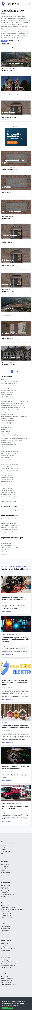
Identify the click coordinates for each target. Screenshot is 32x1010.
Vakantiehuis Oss (6, 915)
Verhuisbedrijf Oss (6, 896)
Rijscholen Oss (5, 864)
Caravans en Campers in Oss (9, 464)
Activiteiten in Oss (6, 543)
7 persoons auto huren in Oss (9, 381)
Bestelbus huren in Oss (7, 458)
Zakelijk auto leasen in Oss (8, 501)
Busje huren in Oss (6, 460)
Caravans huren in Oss (7, 466)
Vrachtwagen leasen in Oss (9, 499)
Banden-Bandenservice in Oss (9, 451)
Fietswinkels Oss (5, 866)
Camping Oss (5, 911)
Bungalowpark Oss (6, 917)
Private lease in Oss (6, 481)
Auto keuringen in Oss (7, 414)
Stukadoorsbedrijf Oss (7, 894)
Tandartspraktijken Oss (8, 891)
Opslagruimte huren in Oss (8, 523)
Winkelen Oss (5, 906)
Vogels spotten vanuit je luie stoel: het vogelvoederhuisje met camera (15, 726)
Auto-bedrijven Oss (6, 960)
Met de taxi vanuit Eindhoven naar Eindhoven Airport (15, 807)
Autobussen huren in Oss (8, 399)
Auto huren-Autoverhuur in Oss (10, 410)
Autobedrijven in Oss (7, 394)
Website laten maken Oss (8, 949)
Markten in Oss (5, 550)
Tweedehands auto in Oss (8, 492)
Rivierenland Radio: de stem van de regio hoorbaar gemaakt (15, 767)
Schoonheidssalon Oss (7, 889)
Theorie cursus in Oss (7, 488)
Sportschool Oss (5, 951)
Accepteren (7, 1007)
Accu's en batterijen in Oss (8, 390)
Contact (3, 846)
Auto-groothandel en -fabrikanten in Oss (13, 407)
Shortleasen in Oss (6, 484)
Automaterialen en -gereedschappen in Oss (14, 416)
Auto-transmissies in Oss (8, 442)
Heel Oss (4, 40)
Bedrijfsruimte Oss (6, 982)
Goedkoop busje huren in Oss (9, 471)
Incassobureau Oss (6, 980)
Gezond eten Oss (6, 876)
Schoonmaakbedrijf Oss (8, 932)
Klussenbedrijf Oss (6, 926)
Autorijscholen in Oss (7, 429)
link (11, 510)
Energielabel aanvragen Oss (9, 530)
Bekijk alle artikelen (5, 571)
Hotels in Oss (4, 552)
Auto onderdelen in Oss (7, 421)
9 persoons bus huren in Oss (9, 384)
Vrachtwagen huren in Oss (8, 497)
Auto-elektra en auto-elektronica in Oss (12, 405)
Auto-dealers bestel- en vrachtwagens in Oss (14, 401)
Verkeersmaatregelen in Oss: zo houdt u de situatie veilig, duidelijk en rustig (15, 639)
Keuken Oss (4, 943)
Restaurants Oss (5, 885)
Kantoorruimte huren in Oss (9, 519)
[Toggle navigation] (29, 4)
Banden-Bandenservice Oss (9, 964)
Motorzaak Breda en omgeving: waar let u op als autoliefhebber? (14, 598)
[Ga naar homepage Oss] (10, 4)
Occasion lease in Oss (7, 477)
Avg (2, 853)
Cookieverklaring (6, 851)
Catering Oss (4, 887)
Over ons (3, 850)
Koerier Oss (4, 521)
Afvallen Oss (4, 874)
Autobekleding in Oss (7, 397)
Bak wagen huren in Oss (8, 449)
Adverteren (4, 848)
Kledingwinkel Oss (6, 947)
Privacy (3, 855)
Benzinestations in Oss (7, 455)
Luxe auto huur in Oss (7, 475)
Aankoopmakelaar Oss (7, 532)
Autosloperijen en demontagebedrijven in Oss (14, 438)
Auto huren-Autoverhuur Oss (9, 962)
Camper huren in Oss (7, 462)
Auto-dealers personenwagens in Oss (12, 403)
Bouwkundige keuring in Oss (9, 527)
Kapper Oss (4, 870)
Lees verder (7, 611)
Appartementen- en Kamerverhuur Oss (12, 909)
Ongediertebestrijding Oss (8, 984)
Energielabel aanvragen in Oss (10, 525)
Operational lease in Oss (8, 479)
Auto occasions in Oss (7, 418)
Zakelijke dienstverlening (11, 634)
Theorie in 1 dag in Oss (7, 490)
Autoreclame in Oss (6, 427)
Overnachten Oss (6, 913)
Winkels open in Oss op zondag (10, 547)
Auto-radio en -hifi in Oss (8, 425)
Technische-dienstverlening (12, 678)
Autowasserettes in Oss (8, 447)
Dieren (4, 723)
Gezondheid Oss (5, 872)
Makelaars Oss (5, 934)
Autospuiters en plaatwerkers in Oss (11, 440)
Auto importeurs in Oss (7, 412)
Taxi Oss (3, 868)
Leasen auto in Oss (6, 473)
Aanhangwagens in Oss (7, 388)
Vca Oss (3, 945)
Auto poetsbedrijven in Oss (9, 423)
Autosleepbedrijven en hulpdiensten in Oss (13, 436)
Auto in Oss (4, 379)
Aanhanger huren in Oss (8, 386)
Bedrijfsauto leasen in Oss (8, 453)
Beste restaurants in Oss (8, 545)
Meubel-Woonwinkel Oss (8, 908)
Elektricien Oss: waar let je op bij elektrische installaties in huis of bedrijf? (14, 682)
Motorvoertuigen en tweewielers (14, 595)
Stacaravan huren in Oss (8, 486)
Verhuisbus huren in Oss (8, 495)
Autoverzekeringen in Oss (8, 445)
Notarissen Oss (5, 928)
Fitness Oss (4, 554)
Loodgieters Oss (5, 893)
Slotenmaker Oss (6, 967)
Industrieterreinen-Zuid (15, 40)
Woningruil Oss (5, 977)
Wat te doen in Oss (6, 541)
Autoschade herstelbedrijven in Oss (11, 434)
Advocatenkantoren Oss (8, 965)
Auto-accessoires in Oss (8, 392)
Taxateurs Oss (5, 930)
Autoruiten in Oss (6, 431)
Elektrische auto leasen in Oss (9, 468)
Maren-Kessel (5, 43)
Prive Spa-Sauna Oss (7, 979)
